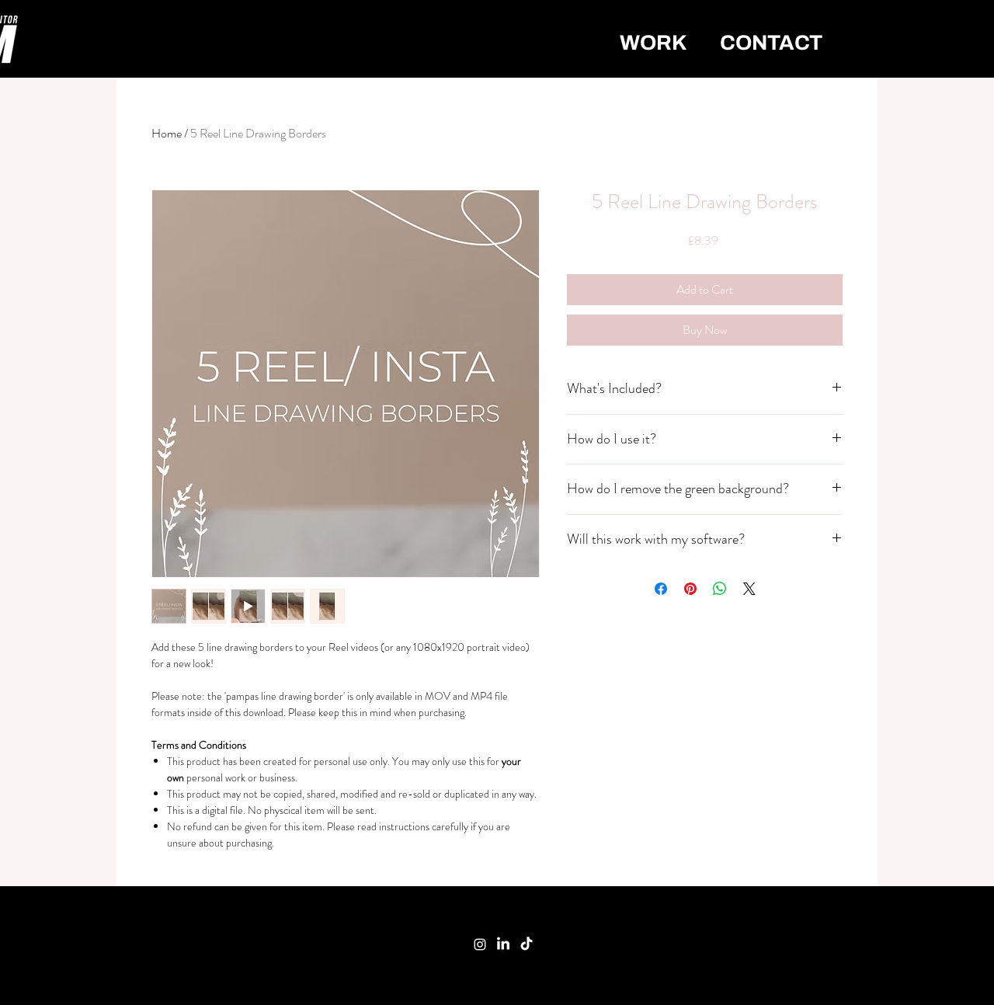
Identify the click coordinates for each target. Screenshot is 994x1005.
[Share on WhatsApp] (720, 588)
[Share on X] (749, 588)
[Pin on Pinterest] (690, 588)
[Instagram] (480, 944)
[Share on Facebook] (661, 588)
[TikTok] (526, 944)
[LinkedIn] (503, 944)
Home (166, 133)
